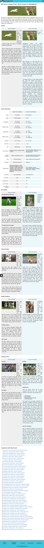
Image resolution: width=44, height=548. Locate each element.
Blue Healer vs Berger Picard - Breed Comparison (13, 495)
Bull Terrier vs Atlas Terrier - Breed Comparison (12, 456)
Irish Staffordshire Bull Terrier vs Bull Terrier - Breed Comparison (16, 484)
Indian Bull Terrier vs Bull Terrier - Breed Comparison (14, 472)
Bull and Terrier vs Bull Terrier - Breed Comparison (13, 463)
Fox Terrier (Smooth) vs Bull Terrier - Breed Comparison (14, 466)
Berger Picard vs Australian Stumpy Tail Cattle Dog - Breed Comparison (17, 516)
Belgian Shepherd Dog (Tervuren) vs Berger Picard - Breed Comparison (18, 529)
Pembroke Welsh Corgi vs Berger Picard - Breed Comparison (15, 490)
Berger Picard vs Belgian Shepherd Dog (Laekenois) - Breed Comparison (18, 518)
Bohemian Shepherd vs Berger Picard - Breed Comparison (15, 524)
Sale (14, 28)
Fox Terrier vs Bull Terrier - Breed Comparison (12, 461)
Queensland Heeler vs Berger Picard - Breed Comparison (15, 521)
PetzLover (23, 543)
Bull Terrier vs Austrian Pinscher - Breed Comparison (14, 455)
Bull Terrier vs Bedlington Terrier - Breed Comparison (14, 453)
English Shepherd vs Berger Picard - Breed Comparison (14, 497)
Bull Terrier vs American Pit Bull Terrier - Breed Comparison (15, 450)
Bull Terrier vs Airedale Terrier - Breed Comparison (13, 451)
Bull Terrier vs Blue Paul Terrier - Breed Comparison (13, 458)
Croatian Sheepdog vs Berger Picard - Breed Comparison (15, 526)
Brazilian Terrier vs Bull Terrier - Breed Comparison (13, 477)
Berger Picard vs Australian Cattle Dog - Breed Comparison (15, 508)
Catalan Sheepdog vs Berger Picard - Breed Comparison (15, 500)
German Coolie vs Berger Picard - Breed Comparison (14, 523)
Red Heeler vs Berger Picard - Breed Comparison (13, 527)
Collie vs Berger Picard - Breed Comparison (12, 492)
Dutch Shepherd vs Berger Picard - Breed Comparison (14, 493)
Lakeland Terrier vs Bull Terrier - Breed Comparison (13, 469)
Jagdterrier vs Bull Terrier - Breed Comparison (12, 471)
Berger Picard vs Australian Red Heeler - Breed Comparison (15, 514)
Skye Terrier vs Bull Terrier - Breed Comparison (13, 482)
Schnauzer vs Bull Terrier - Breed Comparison (12, 459)
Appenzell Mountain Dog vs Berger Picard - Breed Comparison (16, 519)
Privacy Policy (4, 543)
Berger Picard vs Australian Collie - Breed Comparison (14, 513)
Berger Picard (31, 28)
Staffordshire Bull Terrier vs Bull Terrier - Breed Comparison (15, 487)
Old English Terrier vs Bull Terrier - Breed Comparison (14, 479)
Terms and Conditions (14, 543)
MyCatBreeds (39, 543)
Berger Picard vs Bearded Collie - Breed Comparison (14, 510)
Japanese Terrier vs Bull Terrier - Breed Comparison (13, 476)
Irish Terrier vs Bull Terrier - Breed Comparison (12, 464)
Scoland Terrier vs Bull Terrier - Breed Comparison (13, 480)
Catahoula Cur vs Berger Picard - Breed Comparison (14, 498)
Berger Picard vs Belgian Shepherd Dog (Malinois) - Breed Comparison (17, 506)
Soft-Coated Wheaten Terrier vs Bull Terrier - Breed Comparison (16, 485)
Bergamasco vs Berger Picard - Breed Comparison (13, 503)
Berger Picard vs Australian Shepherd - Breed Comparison (15, 505)
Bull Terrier (10, 28)
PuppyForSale (31, 543)
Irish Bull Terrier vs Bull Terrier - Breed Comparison (13, 474)
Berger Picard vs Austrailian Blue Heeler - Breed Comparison (15, 511)
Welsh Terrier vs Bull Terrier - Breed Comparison (13, 489)
